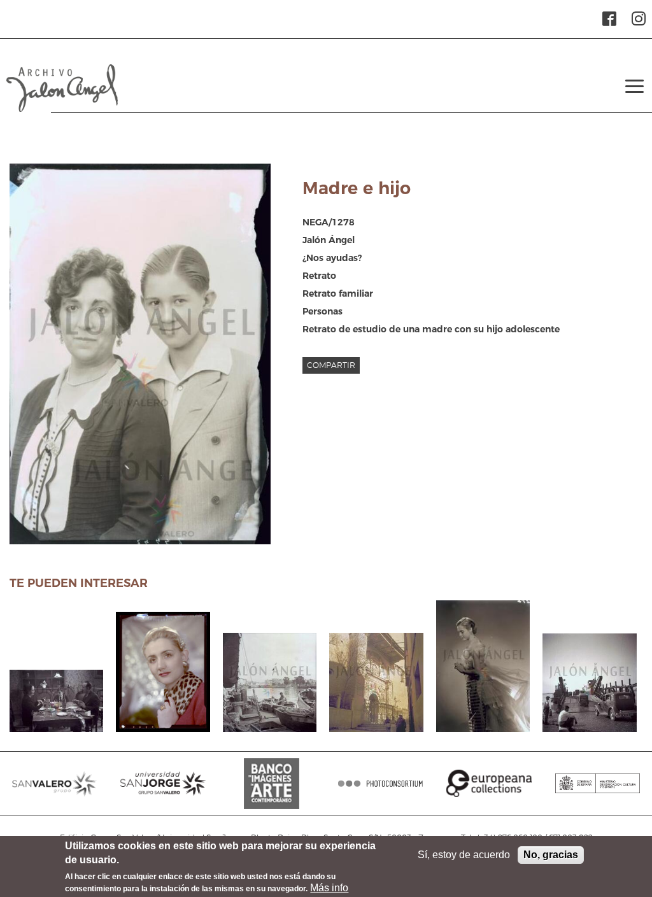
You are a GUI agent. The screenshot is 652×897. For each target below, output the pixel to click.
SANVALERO (54, 790)
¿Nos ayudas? (332, 258)
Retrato (319, 275)
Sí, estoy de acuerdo (464, 854)
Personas (322, 311)
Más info (329, 887)
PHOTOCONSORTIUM (380, 790)
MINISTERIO (597, 790)
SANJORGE (162, 790)
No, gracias (550, 854)
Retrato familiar (337, 293)
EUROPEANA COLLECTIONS (488, 790)
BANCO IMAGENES (271, 790)
